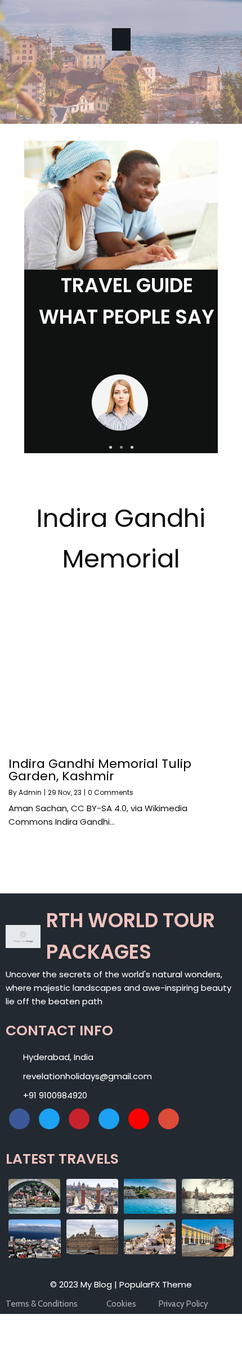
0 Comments (110, 792)
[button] (110, 447)
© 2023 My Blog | (84, 1284)
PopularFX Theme (155, 1284)
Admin (30, 792)
